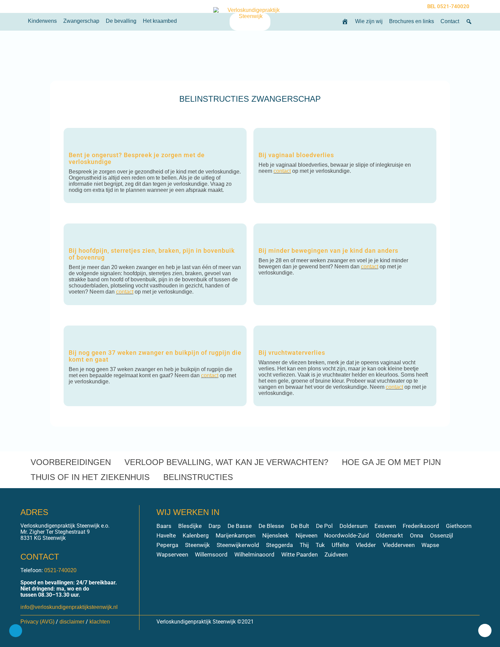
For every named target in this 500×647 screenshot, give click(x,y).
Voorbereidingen (71, 462)
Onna (416, 535)
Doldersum (353, 526)
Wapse (430, 545)
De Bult (300, 526)
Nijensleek (275, 535)
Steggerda (279, 545)
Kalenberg (196, 535)
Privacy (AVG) (37, 622)
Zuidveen (336, 554)
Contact (449, 21)
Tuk (320, 545)
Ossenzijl (441, 535)
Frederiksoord (421, 526)
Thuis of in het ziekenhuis (90, 477)
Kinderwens (42, 21)
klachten (99, 622)
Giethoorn (458, 526)
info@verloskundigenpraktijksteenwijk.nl (69, 607)
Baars (163, 526)
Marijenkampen (235, 535)
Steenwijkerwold (238, 545)
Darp (215, 526)
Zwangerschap (81, 21)
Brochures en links (411, 21)
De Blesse (271, 526)
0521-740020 (60, 570)
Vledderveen (399, 545)
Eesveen (385, 526)
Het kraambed (160, 21)
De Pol (324, 526)
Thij (304, 545)
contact (282, 171)
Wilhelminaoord (254, 554)
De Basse (240, 526)
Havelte (166, 535)
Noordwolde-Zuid (346, 535)
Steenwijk (197, 545)
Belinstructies (198, 477)
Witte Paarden (299, 554)
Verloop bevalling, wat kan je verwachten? (226, 462)
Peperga (167, 545)
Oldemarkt (389, 535)
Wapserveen (172, 554)
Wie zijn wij (369, 21)
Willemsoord (211, 554)
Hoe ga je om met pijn (391, 462)
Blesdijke (190, 526)
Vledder (366, 545)
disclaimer (72, 622)
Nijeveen (306, 535)
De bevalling (121, 21)
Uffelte (340, 545)
